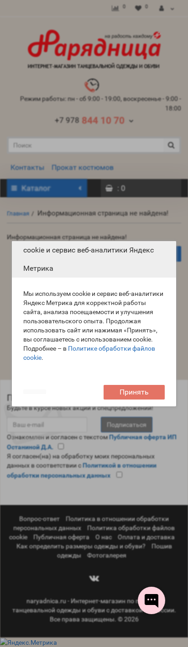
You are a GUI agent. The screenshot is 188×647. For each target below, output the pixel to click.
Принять (134, 392)
